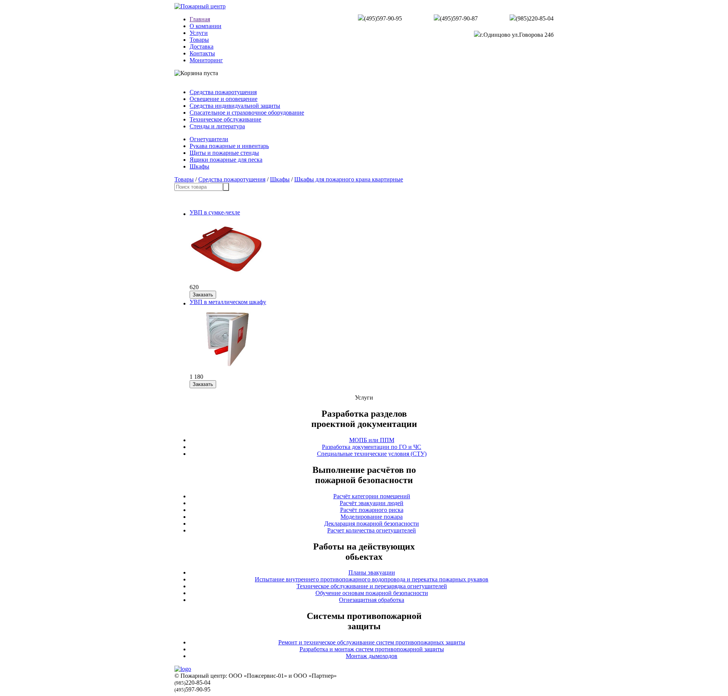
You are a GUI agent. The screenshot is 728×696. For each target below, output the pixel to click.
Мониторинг (206, 60)
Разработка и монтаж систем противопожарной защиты (372, 649)
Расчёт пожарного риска (371, 510)
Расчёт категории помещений (371, 496)
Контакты (202, 53)
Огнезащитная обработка (371, 600)
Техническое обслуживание (225, 119)
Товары (199, 39)
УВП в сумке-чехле (215, 212)
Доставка (201, 46)
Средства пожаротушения (223, 92)
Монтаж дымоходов (371, 656)
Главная (200, 19)
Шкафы (199, 166)
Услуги (199, 33)
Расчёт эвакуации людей (371, 503)
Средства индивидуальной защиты (235, 105)
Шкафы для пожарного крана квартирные (348, 179)
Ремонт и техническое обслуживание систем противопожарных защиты (371, 642)
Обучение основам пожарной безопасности (371, 593)
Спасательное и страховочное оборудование (247, 112)
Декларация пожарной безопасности (371, 523)
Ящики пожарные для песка (226, 159)
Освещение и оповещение (223, 99)
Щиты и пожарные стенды (224, 153)
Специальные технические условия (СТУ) (372, 453)
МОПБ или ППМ (371, 440)
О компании (205, 26)
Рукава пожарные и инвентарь (229, 146)
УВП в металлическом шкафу (228, 302)
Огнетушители (209, 139)
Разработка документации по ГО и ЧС (371, 447)
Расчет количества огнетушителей (371, 530)
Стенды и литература (217, 126)
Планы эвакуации (371, 572)
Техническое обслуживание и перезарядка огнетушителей (372, 586)
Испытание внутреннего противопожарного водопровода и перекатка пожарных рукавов (371, 579)
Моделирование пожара (371, 516)
